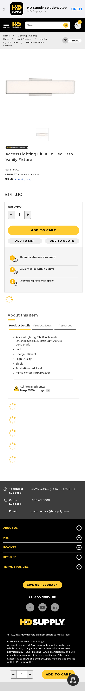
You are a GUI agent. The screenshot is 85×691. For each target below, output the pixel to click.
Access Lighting (22, 179)
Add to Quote (62, 240)
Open (76, 9)
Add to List (25, 240)
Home (6, 35)
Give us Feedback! (43, 584)
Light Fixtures (24, 39)
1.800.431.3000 (40, 500)
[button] (65, 25)
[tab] (20, 326)
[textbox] (19, 215)
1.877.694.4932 (40, 488)
